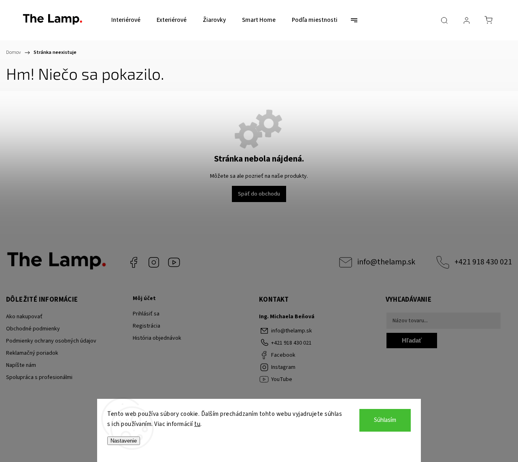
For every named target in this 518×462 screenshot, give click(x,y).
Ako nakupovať (24, 317)
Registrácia (146, 326)
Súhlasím (385, 420)
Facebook (133, 262)
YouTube (174, 262)
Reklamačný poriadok (32, 353)
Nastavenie (123, 441)
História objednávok (157, 338)
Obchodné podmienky (33, 329)
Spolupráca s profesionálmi (39, 377)
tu (197, 424)
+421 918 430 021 (483, 262)
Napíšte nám (21, 365)
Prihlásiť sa (146, 314)
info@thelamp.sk (386, 262)
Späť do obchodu (259, 194)
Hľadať (412, 340)
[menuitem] (125, 20)
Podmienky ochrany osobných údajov (51, 341)
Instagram (154, 262)
